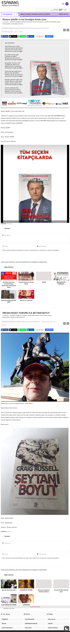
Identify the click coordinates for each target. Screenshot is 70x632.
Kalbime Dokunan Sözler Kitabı (26, 283)
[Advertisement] (35, 620)
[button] (66, 628)
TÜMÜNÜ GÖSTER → (63, 14)
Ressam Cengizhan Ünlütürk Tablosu (44, 591)
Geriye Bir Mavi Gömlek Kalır (61, 591)
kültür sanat (9, 223)
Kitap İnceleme (35, 315)
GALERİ (46, 22)
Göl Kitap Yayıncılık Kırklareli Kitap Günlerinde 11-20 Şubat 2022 (9, 284)
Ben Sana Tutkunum (26, 300)
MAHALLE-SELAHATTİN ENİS (8, 301)
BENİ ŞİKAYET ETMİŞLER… (61, 283)
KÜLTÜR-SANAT (52, 22)
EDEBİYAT (18, 22)
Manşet (58, 22)
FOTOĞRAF (24, 315)
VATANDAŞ (26, 605)
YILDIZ (44, 282)
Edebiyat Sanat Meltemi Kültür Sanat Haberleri (33, 22)
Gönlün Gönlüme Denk (9, 590)
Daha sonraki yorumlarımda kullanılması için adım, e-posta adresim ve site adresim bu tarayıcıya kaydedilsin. (31, 250)
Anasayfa (6, 22)
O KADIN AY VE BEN (26, 590)
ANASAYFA (13, 22)
